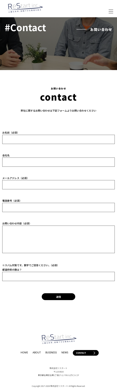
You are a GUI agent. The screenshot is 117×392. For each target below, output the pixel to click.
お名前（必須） (10, 132)
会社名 (6, 155)
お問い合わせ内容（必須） (17, 223)
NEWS (64, 352)
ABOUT (37, 352)
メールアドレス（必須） (15, 178)
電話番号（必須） (12, 200)
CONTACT (81, 352)
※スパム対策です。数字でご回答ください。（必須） (30, 265)
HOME (24, 352)
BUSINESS (51, 352)
